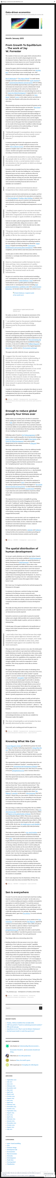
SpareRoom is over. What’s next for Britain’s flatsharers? (23, 1029)
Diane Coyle (9, 348)
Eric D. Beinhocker (11, 78)
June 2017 (10, 1084)
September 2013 (11, 1110)
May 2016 (10, 1090)
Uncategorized (22, 540)
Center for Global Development (17, 93)
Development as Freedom (12, 997)
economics (38, 731)
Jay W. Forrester (34, 80)
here (22, 482)
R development (11, 1158)
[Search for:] (22, 1008)
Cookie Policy (32, 1175)
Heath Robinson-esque (26, 280)
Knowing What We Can (20, 741)
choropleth (21, 678)
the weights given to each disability (30, 824)
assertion (15, 793)
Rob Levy (10, 399)
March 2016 (10, 1094)
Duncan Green (10, 439)
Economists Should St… (17, 1050)
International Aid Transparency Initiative (25, 766)
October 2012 (11, 1125)
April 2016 (10, 1092)
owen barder (29, 400)
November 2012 (11, 1123)
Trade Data (10, 1160)
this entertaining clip (35, 339)
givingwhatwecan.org (18, 770)
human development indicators (15, 732)
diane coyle (18, 400)
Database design (12, 1147)
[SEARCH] (40, 1008)
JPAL (10, 838)
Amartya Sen (32, 995)
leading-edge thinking (25, 198)
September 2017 (11, 1080)
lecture (17, 97)
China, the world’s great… (23, 1060)
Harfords (30, 530)
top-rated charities (31, 832)
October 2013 (11, 1108)
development (32, 731)
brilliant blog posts (34, 344)
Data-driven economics (18, 12)
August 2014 (10, 1098)
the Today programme (28, 435)
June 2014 (10, 1100)
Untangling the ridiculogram (30, 1065)
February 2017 (11, 1086)
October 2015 (11, 1096)
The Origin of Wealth (23, 78)
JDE (11, 422)
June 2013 (10, 1115)
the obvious (26, 913)
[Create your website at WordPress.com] (28, 1)
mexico (25, 732)
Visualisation (11, 1164)
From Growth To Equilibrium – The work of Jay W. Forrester (23, 48)
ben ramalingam (33, 399)
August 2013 (10, 1113)
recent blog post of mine (14, 746)
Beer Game (37, 107)
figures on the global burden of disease (19, 814)
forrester (24, 400)
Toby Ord (9, 748)
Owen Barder (32, 439)
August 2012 (10, 1127)
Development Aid (23, 399)
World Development (35, 558)
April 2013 (10, 1117)
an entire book (29, 488)
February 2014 (11, 1104)
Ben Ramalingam (13, 198)
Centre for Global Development (15, 441)
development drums (10, 400)
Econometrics (11, 1151)
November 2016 (11, 1088)
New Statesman (30, 793)
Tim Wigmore (31, 921)
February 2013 (11, 1119)
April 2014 (10, 1102)
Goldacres (38, 530)
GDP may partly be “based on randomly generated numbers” (24, 1025)
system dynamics (37, 400)
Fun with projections (25, 1055)
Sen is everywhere (17, 892)
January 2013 (10, 1121)
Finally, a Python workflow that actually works (20, 1023)
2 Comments (9, 402)
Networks (10, 1156)
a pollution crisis (24, 287)
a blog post (33, 443)
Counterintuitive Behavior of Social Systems (21, 82)
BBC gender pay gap (13, 1027)
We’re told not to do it (16, 146)
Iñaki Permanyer (24, 562)
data (8, 1145)
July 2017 (9, 1082)
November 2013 (11, 1106)
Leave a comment (32, 540)
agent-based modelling (14, 1143)
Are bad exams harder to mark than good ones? (20, 1031)
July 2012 (9, 1129)
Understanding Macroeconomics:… (29, 1046)
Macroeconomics (12, 1154)
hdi (6, 732)
